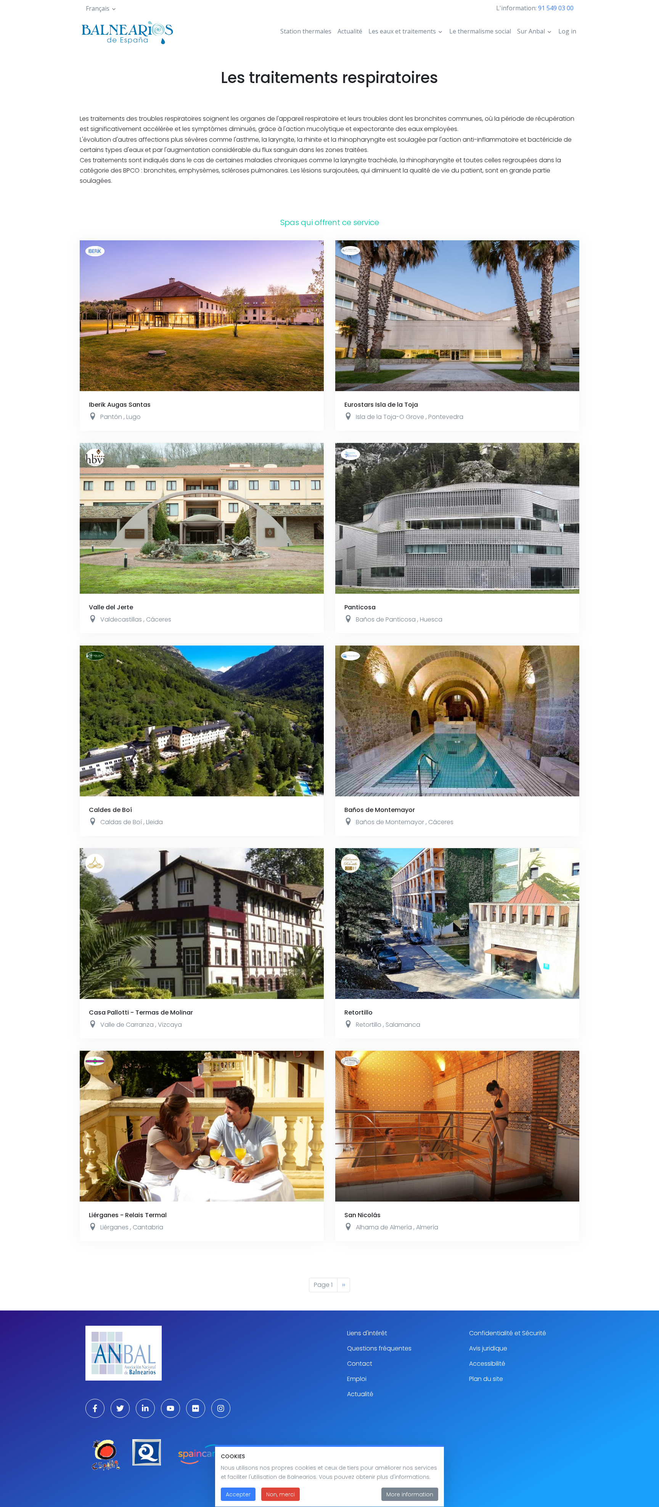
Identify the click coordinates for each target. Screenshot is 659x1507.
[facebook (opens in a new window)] (94, 1408)
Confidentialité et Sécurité (507, 1333)
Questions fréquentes (379, 1348)
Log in (567, 31)
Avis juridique (488, 1348)
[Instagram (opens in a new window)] (220, 1408)
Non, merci (280, 1494)
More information (409, 1494)
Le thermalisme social (480, 31)
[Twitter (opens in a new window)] (120, 1408)
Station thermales (305, 31)
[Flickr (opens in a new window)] (195, 1408)
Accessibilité (487, 1363)
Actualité (350, 31)
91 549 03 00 (556, 8)
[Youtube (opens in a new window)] (170, 1408)
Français (97, 8)
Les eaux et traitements (402, 31)
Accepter (238, 1494)
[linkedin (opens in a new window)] (145, 1408)
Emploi (356, 1378)
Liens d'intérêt (367, 1333)
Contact (359, 1363)
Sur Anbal (531, 31)
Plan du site (486, 1378)
